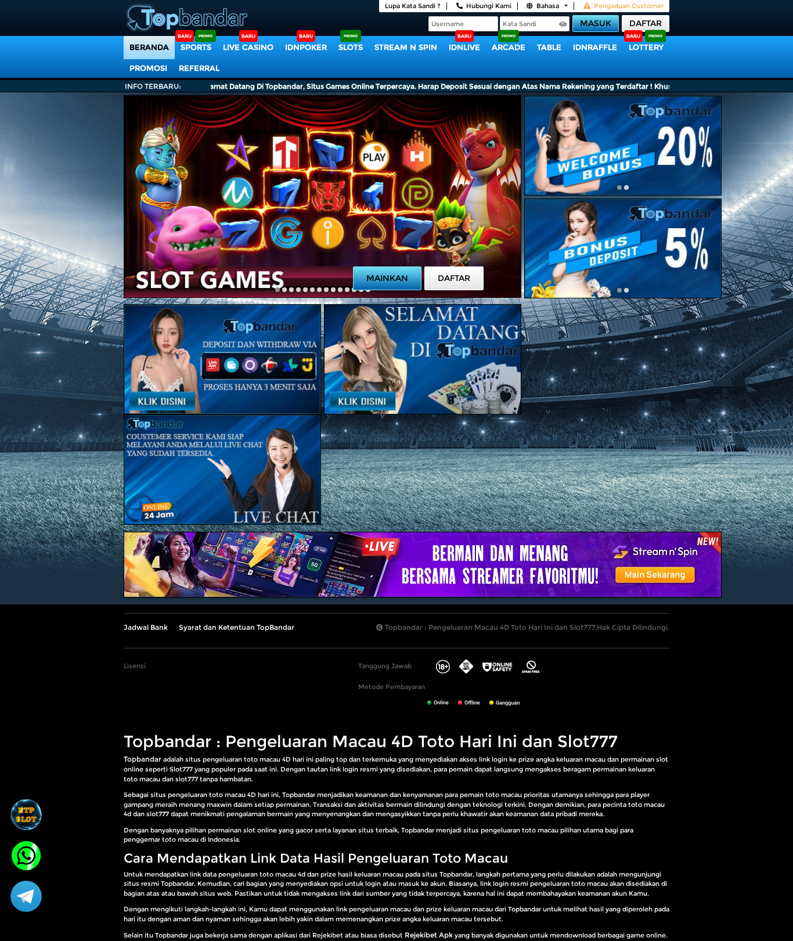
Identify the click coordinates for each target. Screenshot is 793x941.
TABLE (549, 47)
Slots (350, 47)
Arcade (508, 47)
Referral (199, 68)
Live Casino (248, 47)
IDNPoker (306, 47)
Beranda (149, 47)
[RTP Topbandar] (26, 814)
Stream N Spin (405, 47)
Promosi (148, 68)
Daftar (645, 23)
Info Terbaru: (153, 86)
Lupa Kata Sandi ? (413, 6)
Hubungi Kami (488, 6)
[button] (277, 289)
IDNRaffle (595, 47)
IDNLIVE (464, 47)
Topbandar (142, 759)
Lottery (646, 47)
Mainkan (387, 278)
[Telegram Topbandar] (26, 896)
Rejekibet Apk (429, 935)
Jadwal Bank (146, 627)
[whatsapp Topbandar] (26, 854)
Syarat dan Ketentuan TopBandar (236, 627)
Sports (196, 47)
